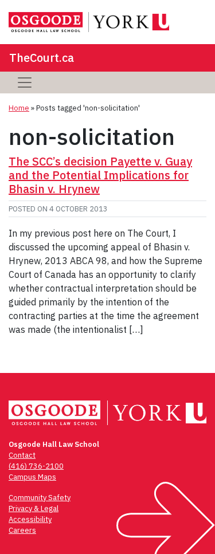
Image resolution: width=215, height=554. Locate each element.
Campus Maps (32, 477)
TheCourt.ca (41, 57)
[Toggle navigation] (24, 82)
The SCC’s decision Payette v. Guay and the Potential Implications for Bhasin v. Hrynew (100, 175)
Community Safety (40, 497)
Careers (22, 530)
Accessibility (30, 519)
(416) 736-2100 (36, 466)
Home (19, 108)
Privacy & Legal (33, 508)
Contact (22, 455)
